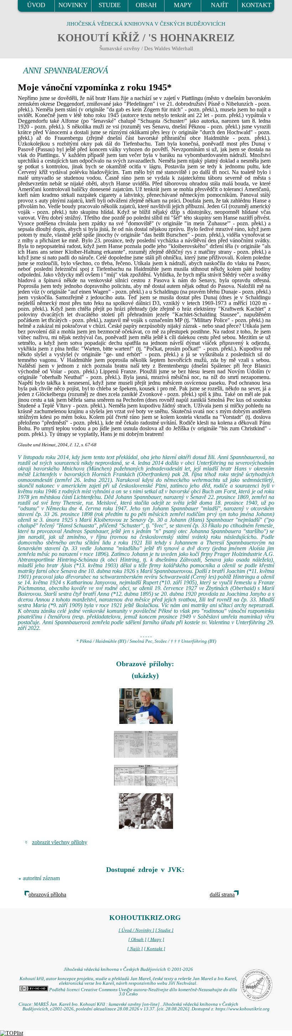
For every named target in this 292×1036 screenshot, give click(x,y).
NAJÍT (219, 5)
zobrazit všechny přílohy (59, 842)
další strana (222, 895)
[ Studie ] (164, 930)
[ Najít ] (135, 948)
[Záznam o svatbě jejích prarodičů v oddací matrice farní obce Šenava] (146, 744)
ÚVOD (36, 5)
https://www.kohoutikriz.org (242, 1008)
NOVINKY (72, 5)
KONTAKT (256, 5)
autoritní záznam (41, 878)
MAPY (183, 5)
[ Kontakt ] (154, 948)
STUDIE (110, 5)
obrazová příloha (47, 895)
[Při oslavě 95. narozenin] (146, 706)
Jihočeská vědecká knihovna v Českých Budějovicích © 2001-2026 (128, 969)
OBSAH (146, 5)
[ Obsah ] (137, 939)
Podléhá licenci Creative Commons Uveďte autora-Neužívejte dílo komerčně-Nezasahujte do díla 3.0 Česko (142, 992)
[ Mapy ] (155, 939)
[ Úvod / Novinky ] (136, 930)
